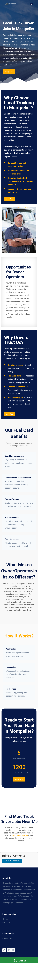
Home (5, 919)
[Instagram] (13, 950)
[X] (9, 950)
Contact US (7, 938)
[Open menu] (31, 4)
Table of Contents (12, 861)
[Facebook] (4, 950)
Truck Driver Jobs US (19, 835)
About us (6, 922)
